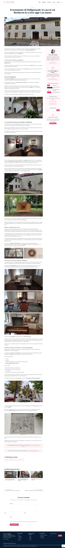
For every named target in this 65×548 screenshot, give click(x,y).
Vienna (32, 7)
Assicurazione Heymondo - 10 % (56, 87)
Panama (30, 538)
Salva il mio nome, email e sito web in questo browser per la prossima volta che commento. (24, 521)
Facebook (6, 459)
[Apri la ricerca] (61, 2)
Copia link (21, 459)
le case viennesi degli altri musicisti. (33, 450)
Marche (30, 537)
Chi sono (53, 2)
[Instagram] (53, 101)
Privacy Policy (42, 536)
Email (16, 459)
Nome (5, 512)
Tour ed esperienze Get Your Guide (56, 90)
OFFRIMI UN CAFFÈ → (53, 123)
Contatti (58, 2)
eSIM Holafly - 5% (55, 85)
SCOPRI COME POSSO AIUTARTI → (53, 79)
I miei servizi (49, 2)
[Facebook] (50, 101)
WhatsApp (11, 459)
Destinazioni (44, 2)
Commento (11, 503)
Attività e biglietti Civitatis (56, 92)
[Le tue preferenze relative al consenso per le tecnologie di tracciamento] (63, 546)
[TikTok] (55, 101)
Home (39, 2)
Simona (28, 15)
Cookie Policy (42, 537)
